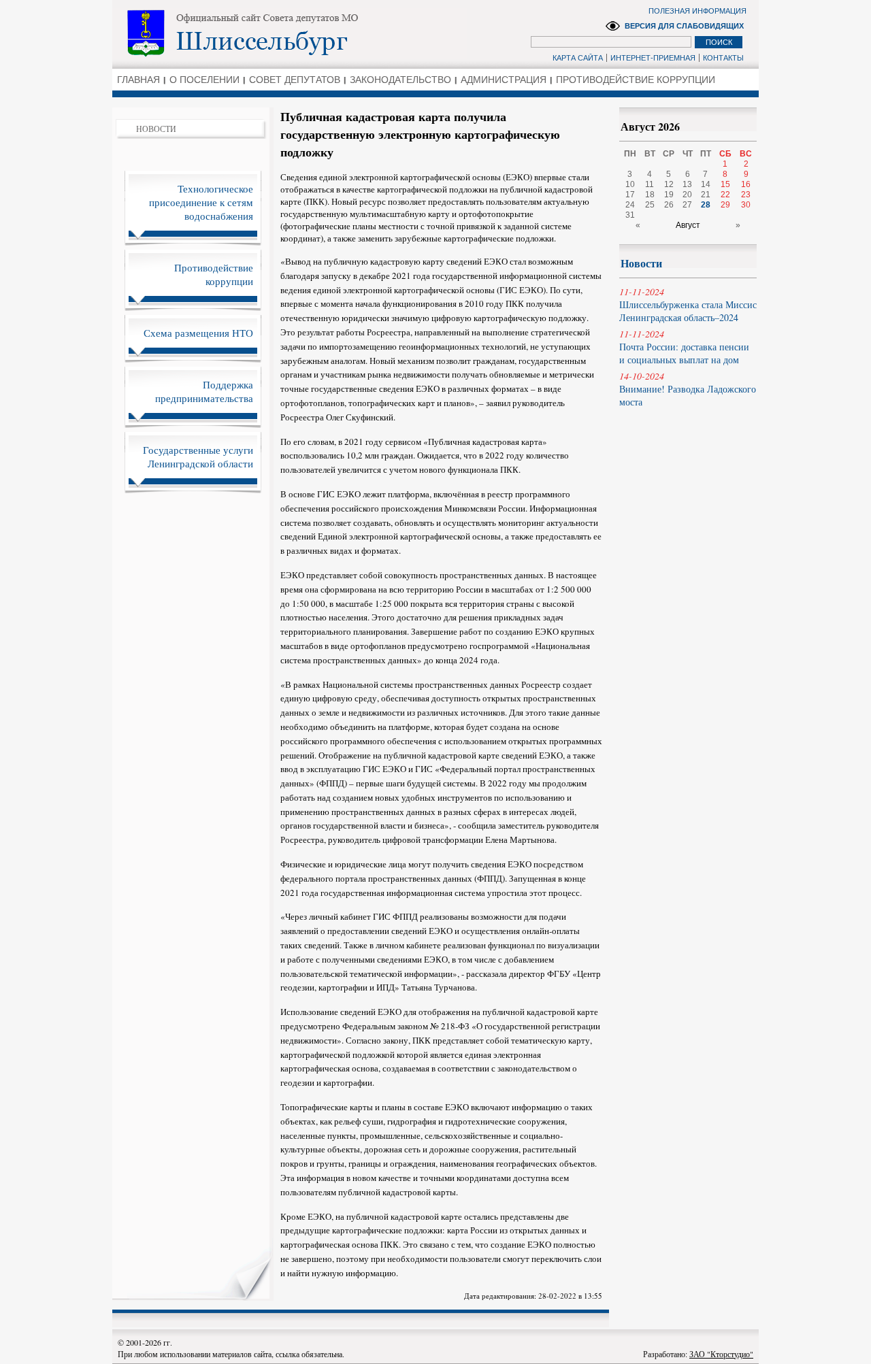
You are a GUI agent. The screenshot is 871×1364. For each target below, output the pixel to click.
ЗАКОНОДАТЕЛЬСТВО (400, 79)
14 (705, 184)
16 (746, 184)
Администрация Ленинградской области (289, 33)
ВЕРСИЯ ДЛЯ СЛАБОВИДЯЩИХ (684, 26)
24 (630, 205)
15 (725, 184)
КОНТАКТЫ (723, 58)
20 (687, 194)
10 (630, 184)
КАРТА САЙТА (578, 58)
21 (705, 194)
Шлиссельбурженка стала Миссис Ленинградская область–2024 (688, 304)
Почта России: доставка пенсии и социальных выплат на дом (684, 346)
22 (725, 194)
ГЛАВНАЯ (138, 79)
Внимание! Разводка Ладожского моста (687, 388)
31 (630, 215)
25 (650, 205)
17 (630, 194)
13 (687, 184)
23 (746, 194)
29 (725, 205)
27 (687, 205)
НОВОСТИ (156, 128)
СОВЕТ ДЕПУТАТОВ (294, 79)
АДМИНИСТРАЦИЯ (503, 79)
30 (746, 205)
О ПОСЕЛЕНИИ (204, 79)
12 (669, 184)
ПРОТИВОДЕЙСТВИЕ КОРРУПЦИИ (635, 79)
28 (705, 205)
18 (650, 194)
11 (649, 184)
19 (669, 194)
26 (669, 205)
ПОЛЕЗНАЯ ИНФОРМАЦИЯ (697, 11)
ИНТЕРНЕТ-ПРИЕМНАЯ (652, 58)
